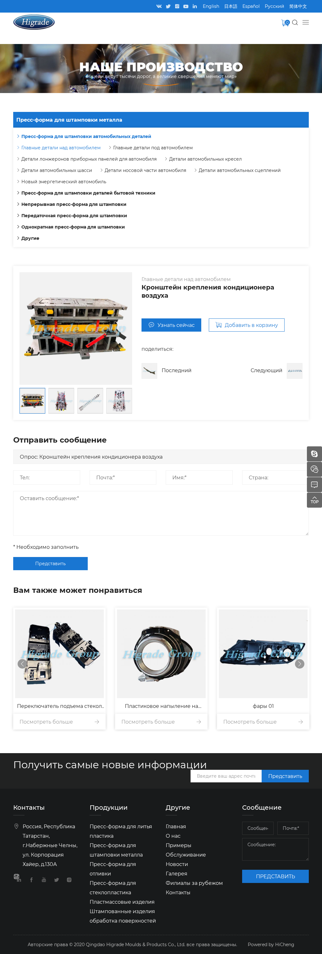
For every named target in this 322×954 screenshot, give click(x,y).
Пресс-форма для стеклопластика (113, 888)
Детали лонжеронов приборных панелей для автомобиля (89, 159)
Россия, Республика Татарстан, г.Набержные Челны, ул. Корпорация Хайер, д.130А (50, 845)
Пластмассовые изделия (122, 901)
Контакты (178, 892)
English (211, 6)
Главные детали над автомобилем (61, 148)
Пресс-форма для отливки (113, 869)
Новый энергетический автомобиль (63, 182)
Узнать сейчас (176, 325)
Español (251, 6)
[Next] (299, 664)
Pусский (274, 6)
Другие (30, 238)
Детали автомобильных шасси (56, 170)
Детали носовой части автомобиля (145, 170)
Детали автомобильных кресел (205, 159)
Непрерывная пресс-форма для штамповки (73, 204)
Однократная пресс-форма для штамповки (73, 227)
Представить (50, 563)
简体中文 (298, 6)
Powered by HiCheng (271, 944)
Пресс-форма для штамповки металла (116, 850)
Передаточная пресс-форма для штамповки (74, 215)
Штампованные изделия (122, 911)
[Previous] (22, 664)
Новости (177, 864)
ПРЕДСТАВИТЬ (275, 876)
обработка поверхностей (123, 920)
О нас (173, 835)
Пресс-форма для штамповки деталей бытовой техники (88, 193)
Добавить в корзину (251, 325)
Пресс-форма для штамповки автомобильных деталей (86, 136)
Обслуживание (186, 854)
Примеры (179, 845)
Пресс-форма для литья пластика (121, 831)
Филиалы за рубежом (194, 883)
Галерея (176, 873)
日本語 (230, 6)
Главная (176, 826)
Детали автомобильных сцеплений (240, 170)
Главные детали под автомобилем (153, 148)
